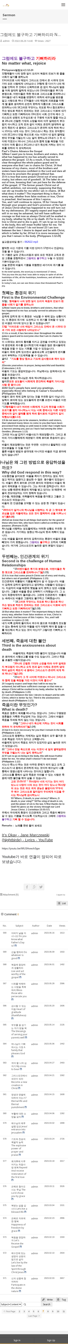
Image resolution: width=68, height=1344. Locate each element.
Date (49, 925)
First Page (10, 1311)
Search (46, 1304)
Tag (63, 1299)
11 (64, 1311)
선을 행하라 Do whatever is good (19, 955)
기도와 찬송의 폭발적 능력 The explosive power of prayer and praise (18, 1146)
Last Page (33, 1316)
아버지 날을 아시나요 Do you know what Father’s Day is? (18, 939)
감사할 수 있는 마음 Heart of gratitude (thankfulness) (18, 1010)
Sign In (17, 1340)
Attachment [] (10, 894)
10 (58, 1311)
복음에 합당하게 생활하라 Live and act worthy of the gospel (18, 971)
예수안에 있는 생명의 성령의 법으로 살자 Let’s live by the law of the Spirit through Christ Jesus (19, 1263)
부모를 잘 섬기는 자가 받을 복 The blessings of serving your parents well (19, 1031)
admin (6, 41)
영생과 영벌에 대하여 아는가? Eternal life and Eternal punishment (19, 1101)
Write (49, 1299)
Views (62, 925)
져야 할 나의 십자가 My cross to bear (19, 1066)
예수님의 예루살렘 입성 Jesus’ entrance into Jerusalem (19, 1128)
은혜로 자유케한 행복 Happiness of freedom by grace (18, 1225)
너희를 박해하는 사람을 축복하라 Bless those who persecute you (19, 990)
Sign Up (51, 1340)
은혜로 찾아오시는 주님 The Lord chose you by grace (18, 1191)
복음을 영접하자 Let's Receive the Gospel (18, 1242)
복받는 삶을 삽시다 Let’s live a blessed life (19, 1209)
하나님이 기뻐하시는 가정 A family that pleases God (18, 1048)
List (64, 903)
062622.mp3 (31, 241)
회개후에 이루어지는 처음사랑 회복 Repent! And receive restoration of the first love (19, 1169)
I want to (60, 894)
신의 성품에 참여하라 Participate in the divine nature (18, 1285)
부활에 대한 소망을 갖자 (18, 1115)
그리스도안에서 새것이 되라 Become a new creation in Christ (19, 1082)
